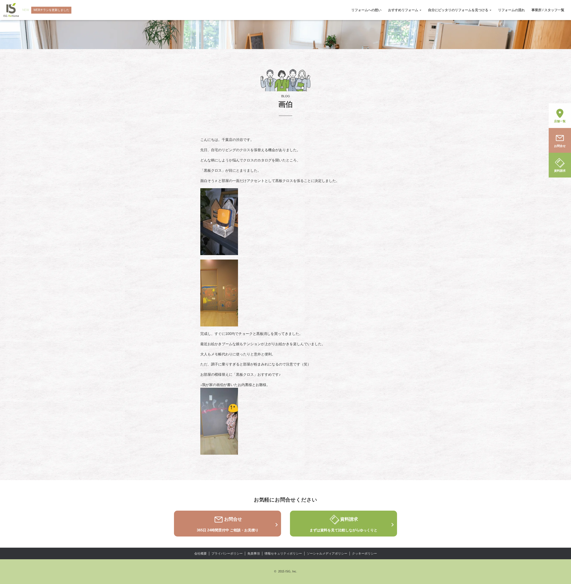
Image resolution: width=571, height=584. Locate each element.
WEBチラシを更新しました (51, 10)
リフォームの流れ (511, 10)
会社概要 (200, 553)
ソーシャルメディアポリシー (327, 553)
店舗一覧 (560, 121)
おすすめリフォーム (403, 10)
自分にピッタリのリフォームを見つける (458, 10)
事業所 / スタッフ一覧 (548, 10)
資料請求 (560, 170)
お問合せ (560, 146)
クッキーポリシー (364, 553)
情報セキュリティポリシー (283, 553)
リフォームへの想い (366, 10)
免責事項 (253, 553)
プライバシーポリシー (227, 553)
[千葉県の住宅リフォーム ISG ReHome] (11, 10)
